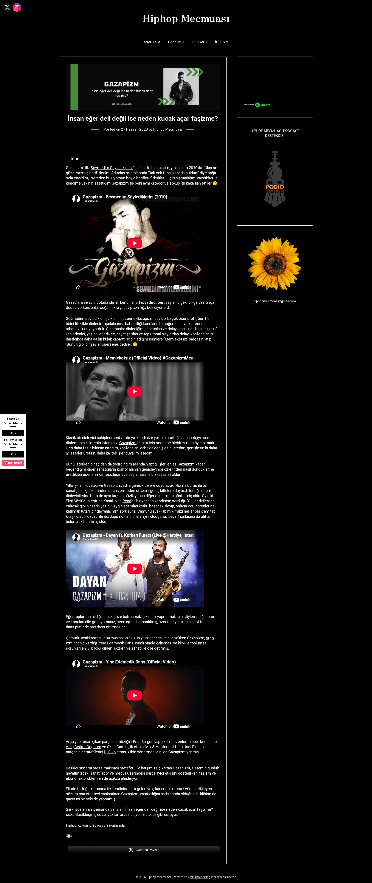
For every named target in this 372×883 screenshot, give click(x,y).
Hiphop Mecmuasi (167, 129)
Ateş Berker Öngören (83, 746)
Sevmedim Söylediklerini (112, 167)
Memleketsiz (176, 339)
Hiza (179, 485)
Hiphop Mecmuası (186, 17)
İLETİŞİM (221, 42)
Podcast (200, 42)
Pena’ (126, 501)
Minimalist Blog (200, 877)
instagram (15, 462)
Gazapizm (127, 443)
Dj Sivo (110, 752)
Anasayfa (152, 42)
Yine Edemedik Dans (116, 643)
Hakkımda (176, 42)
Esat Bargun (143, 741)
